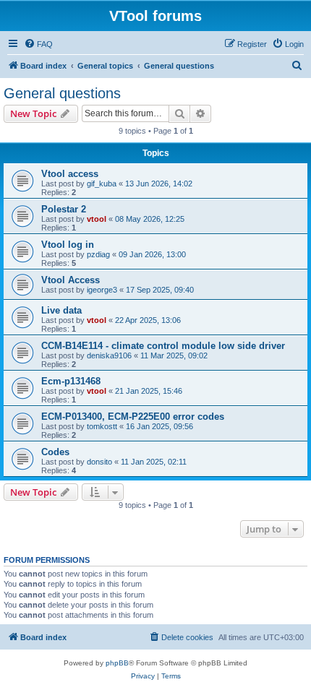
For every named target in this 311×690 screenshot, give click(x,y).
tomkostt (102, 426)
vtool (96, 219)
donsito (99, 461)
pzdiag (98, 254)
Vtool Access (70, 280)
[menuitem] (38, 44)
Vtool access (69, 173)
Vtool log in (67, 244)
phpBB (117, 663)
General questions (62, 93)
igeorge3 (102, 289)
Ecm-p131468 (71, 381)
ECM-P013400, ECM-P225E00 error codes (132, 416)
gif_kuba (101, 183)
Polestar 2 (63, 209)
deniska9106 (109, 355)
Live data (61, 310)
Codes (55, 452)
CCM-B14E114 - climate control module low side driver (163, 345)
